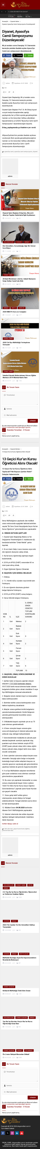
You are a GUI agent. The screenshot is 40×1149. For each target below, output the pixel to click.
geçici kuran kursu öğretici (21, 829)
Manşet (27, 242)
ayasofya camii (9, 151)
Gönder (30, 55)
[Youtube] (21, 1133)
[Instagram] (12, 1133)
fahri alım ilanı (8, 829)
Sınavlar (21, 308)
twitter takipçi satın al (10, 824)
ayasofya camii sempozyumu (23, 151)
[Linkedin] (17, 1133)
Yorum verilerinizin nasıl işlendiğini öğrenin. (16, 427)
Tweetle (19, 55)
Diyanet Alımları (15, 449)
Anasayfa (5, 21)
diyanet (35, 151)
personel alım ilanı (7, 830)
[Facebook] (3, 1133)
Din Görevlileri (8, 242)
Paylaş (8, 55)
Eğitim (30, 885)
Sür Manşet (29, 1050)
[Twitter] (7, 1133)
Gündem (19, 242)
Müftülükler (24, 954)
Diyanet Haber (14, 21)
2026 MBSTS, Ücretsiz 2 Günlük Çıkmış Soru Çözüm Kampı (24, 11)
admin (8, 83)
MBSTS (14, 308)
